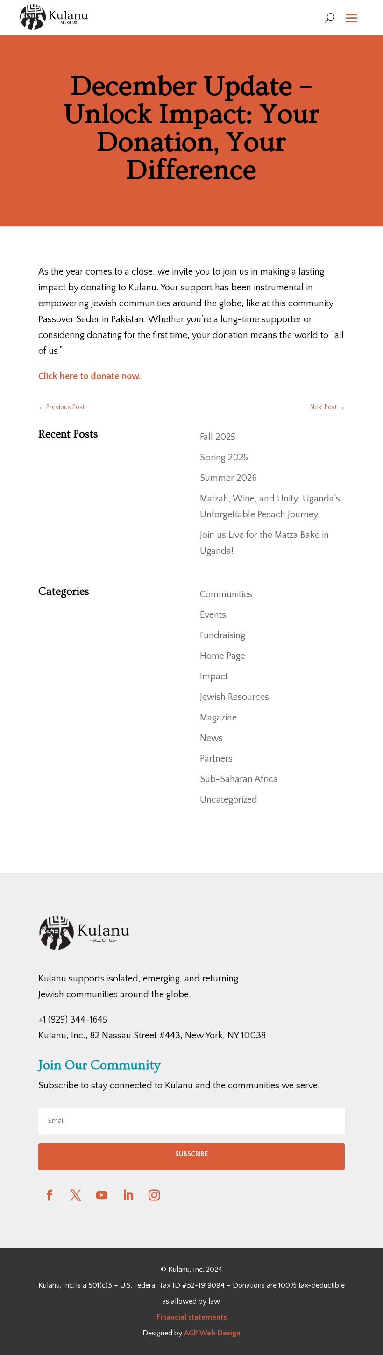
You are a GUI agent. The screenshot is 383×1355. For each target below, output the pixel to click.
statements (206, 1317)
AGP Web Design (212, 1333)
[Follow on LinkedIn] (128, 1195)
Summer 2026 (228, 478)
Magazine (218, 718)
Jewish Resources (234, 697)
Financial (171, 1317)
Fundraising (222, 635)
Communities (226, 594)
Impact (214, 676)
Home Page (222, 656)
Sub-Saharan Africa (239, 779)
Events (213, 615)
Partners (216, 759)
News (211, 738)
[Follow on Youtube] (102, 1195)
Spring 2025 (224, 457)
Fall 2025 (217, 437)
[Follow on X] (75, 1195)
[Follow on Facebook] (49, 1195)
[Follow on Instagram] (154, 1195)
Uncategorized (228, 800)
